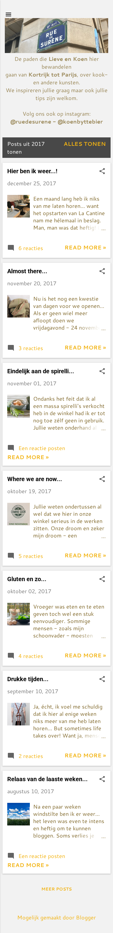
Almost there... (27, 271)
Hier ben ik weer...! (32, 171)
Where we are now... (34, 479)
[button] (102, 172)
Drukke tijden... (28, 679)
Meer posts (56, 889)
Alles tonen (85, 144)
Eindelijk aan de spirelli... (40, 371)
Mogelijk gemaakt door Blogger (56, 917)
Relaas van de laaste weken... (47, 779)
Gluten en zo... (26, 579)
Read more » (85, 247)
